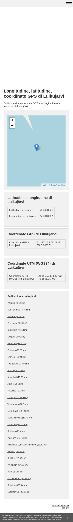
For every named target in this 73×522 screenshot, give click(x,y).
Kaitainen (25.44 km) (17, 485)
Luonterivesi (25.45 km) (18, 492)
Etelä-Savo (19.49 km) (18, 411)
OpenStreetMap (58, 184)
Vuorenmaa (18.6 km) (17, 404)
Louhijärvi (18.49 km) (17, 397)
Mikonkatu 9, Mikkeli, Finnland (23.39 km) (27, 444)
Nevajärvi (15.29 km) (17, 377)
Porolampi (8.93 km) (17, 323)
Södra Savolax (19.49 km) (19, 417)
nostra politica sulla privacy (51, 519)
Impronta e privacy (60, 505)
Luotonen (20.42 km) (17, 424)
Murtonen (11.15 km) (17, 343)
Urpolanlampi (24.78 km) (19, 478)
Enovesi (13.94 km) (16, 357)
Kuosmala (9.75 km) (17, 330)
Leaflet (44, 184)
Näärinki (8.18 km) (16, 316)
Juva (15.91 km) (15, 384)
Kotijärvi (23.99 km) (16, 458)
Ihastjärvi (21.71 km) (17, 438)
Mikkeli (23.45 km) (16, 451)
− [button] (12, 125)
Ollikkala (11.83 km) (16, 350)
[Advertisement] (36, 49)
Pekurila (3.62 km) (16, 303)
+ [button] (12, 120)
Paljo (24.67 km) (15, 471)
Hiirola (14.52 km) (16, 370)
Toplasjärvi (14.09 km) (18, 364)
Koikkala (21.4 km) (16, 431)
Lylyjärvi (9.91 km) (16, 337)
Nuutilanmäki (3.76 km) (18, 310)
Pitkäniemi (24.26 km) (17, 465)
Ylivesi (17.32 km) (16, 391)
